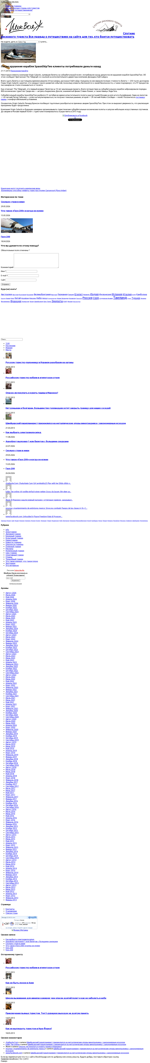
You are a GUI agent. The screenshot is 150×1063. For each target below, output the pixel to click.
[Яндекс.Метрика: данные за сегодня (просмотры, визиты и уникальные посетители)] (20, 930)
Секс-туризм (11, 553)
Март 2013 (10, 896)
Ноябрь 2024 (11, 631)
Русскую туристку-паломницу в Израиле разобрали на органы (39, 362)
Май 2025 (10, 620)
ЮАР (65, 301)
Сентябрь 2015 (12, 833)
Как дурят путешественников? (19, 10)
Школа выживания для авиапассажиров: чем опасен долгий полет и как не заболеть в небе (56, 998)
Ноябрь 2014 (11, 854)
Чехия (32, 301)
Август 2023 (11, 654)
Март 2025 (10, 624)
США (96, 297)
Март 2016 (10, 820)
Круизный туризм (13, 536)
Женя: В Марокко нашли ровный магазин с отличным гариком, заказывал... (39, 500)
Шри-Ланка (47, 301)
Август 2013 (11, 885)
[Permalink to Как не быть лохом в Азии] (8, 978)
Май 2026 (10, 597)
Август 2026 (11, 593)
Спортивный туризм (15, 555)
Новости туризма (13, 6)
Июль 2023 (10, 656)
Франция (15, 301)
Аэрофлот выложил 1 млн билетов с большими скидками (37, 441)
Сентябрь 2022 (12, 673)
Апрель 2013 (11, 894)
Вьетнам (54, 294)
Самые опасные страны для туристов (22, 8)
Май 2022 (10, 681)
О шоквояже (11, 911)
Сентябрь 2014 (12, 858)
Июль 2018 (10, 769)
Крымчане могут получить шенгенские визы (20, 188)
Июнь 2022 (10, 679)
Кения (8, 298)
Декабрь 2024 (12, 628)
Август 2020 (11, 719)
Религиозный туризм (15, 551)
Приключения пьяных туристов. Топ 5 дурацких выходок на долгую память (47, 1013)
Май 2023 (10, 660)
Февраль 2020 (12, 729)
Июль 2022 (10, 677)
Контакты (10, 909)
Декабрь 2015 (12, 826)
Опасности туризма (14, 544)
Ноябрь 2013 (11, 879)
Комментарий (7, 267)
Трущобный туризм (14, 559)
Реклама (9, 549)
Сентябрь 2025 (12, 612)
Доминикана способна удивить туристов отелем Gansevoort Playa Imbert (33, 190)
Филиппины (5, 301)
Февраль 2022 (12, 687)
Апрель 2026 (11, 599)
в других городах (27, 928)
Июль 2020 (10, 721)
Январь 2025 (11, 626)
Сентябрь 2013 (12, 883)
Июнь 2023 (10, 658)
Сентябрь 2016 (12, 807)
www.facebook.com (14, 1053)
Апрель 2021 (11, 704)
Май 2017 (10, 793)
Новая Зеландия (62, 298)
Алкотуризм (11, 532)
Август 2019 (11, 742)
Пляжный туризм (13, 546)
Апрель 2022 (11, 683)
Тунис (129, 298)
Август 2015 (11, 835)
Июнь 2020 (10, 723)
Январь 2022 (11, 689)
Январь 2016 (11, 824)
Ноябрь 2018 (11, 761)
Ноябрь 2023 (11, 647)
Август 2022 (11, 675)
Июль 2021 (10, 698)
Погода (4, 917)
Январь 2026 (11, 605)
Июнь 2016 (10, 814)
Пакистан (79, 298)
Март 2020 (10, 727)
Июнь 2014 (10, 864)
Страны (9, 557)
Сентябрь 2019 (12, 740)
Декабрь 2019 (12, 734)
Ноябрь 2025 (11, 607)
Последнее (10, 346)
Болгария (22, 295)
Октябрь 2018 (12, 763)
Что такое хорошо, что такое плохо (22, 561)
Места (8, 350)
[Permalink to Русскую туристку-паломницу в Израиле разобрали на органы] (8, 358)
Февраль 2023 (12, 664)
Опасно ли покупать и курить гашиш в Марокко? (32, 393)
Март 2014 (10, 870)
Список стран (12, 913)
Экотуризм (10, 563)
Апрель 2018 (11, 776)
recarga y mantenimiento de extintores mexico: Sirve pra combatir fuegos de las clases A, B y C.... (46, 508)
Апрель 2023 (11, 662)
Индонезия (105, 294)
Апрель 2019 (11, 750)
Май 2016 (10, 816)
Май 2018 (10, 774)
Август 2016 (11, 809)
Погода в (19, 920)
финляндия (76, 301)
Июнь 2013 (10, 889)
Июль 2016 (10, 811)
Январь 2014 (11, 875)
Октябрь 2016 (12, 805)
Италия (127, 294)
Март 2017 (10, 795)
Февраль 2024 (12, 641)
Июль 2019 (10, 744)
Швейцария (38, 301)
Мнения (9, 348)
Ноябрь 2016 (11, 803)
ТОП (8, 343)
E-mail (3, 275)
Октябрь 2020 (12, 715)
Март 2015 (10, 845)
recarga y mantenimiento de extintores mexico (25, 1049)
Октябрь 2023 (12, 650)
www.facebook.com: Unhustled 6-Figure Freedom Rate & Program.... (34, 516)
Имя (3, 271)
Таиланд (120, 298)
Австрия (15, 295)
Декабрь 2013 (12, 877)
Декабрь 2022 (12, 666)
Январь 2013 (11, 900)
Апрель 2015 (11, 843)
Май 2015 (10, 841)
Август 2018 (11, 767)
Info (7, 530)
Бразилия (30, 294)
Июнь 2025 (10, 618)
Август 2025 (11, 614)
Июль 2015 (10, 837)
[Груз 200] (17, 232)
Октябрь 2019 (12, 738)
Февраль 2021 (12, 708)
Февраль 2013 (12, 898)
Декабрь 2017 (12, 782)
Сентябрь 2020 (12, 717)
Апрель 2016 (11, 818)
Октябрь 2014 (12, 856)
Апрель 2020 (11, 725)
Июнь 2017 (10, 790)
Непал (45, 298)
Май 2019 (10, 748)
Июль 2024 (10, 637)
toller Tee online (12, 1044)
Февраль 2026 (12, 603)
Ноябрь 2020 (11, 713)
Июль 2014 (10, 862)
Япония (70, 301)
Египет (78, 294)
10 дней (19, 928)
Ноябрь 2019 (11, 736)
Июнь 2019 (10, 746)
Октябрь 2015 (12, 830)
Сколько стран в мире (13, 202)
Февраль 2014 (12, 872)
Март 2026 (10, 601)
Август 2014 (11, 860)
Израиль (86, 295)
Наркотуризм (12, 540)
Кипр (12, 298)
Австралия (6, 294)
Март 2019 (10, 753)
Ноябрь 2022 (11, 668)
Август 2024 (11, 635)
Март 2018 (10, 778)
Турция (136, 298)
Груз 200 (5, 236)
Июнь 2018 (10, 772)
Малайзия (25, 298)
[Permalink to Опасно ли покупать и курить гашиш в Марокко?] (8, 388)
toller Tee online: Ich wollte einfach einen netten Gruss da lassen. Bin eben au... (38, 492)
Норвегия (72, 298)
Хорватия (25, 301)
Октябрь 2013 (12, 881)
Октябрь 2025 (12, 610)
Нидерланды (52, 298)
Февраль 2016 (12, 822)
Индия (94, 294)
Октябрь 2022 (12, 671)
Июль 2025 (10, 616)
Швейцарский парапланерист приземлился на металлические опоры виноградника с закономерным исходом (66, 423)
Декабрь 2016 (12, 801)
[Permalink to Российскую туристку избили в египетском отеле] (8, 373)
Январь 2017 (11, 799)
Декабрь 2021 (12, 692)
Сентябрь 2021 (12, 696)
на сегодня (9, 928)
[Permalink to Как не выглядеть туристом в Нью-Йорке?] (8, 1024)
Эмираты (57, 301)
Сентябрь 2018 (12, 765)
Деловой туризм (13, 534)
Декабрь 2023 (12, 645)
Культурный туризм (14, 538)
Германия (63, 294)
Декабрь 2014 (12, 851)
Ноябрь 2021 (11, 694)
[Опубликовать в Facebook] (75, 115)
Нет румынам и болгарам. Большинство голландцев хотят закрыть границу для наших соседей (58, 408)
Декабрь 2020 (12, 711)
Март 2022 (10, 685)
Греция (71, 294)
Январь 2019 (11, 757)
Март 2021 (10, 706)
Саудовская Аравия (106, 298)
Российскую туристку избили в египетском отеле (33, 377)
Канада (3, 298)
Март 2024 (10, 639)
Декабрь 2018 (12, 759)
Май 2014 (10, 866)
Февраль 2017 (12, 797)
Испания (117, 294)
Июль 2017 (10, 788)
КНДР (134, 294)
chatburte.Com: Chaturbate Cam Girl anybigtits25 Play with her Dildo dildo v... (38, 483)
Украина (143, 298)
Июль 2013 (10, 887)
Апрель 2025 (11, 622)
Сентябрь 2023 (12, 652)
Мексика (32, 298)
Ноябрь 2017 (11, 784)
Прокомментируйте (19, 71)
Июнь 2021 (10, 700)
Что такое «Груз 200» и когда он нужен (22, 211)
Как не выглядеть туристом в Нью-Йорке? (29, 1028)
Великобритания (42, 294)
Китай (18, 298)
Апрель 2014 (11, 868)
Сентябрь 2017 (12, 786)
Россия (87, 297)
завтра (15, 928)
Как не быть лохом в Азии (20, 983)
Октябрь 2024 (12, 633)
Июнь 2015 (10, 839)
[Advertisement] (71, 138)
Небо (39, 298)
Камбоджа (141, 294)
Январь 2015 (11, 849)
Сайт (3, 280)
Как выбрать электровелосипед (23, 432)
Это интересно (12, 565)
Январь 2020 (11, 732)
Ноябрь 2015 (11, 828)
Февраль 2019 (12, 755)
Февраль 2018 (12, 780)
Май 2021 (10, 702)
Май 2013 (10, 891)
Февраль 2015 (12, 847)
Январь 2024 (11, 643)
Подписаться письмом (15, 583)
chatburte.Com (12, 1042)
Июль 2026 (10, 595)
